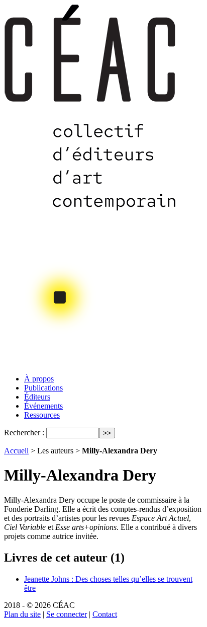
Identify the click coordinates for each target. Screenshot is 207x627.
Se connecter (66, 614)
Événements (43, 406)
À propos (39, 378)
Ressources (42, 415)
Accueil (16, 450)
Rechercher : (24, 432)
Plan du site (22, 614)
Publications (43, 387)
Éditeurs (37, 397)
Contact (104, 614)
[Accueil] (91, 363)
